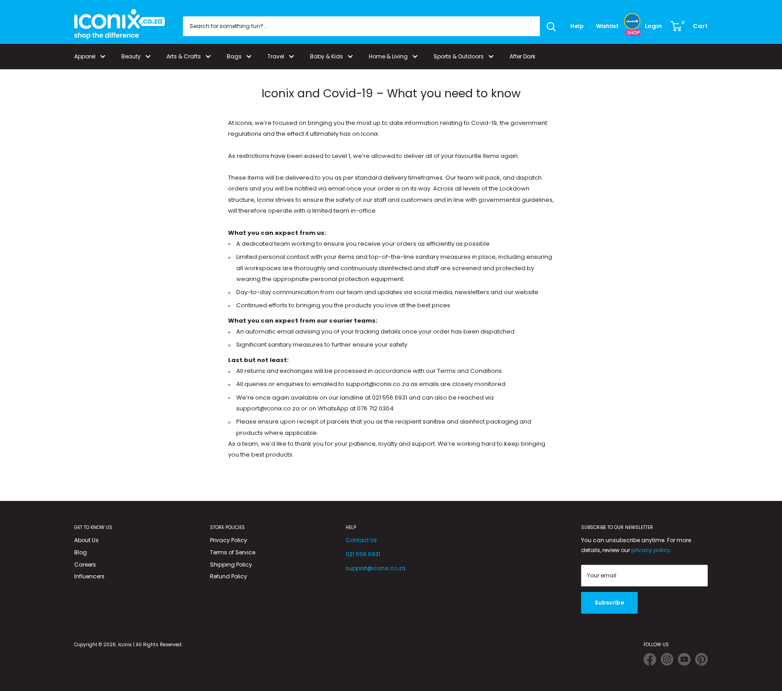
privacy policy (650, 550)
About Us (86, 540)
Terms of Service (232, 552)
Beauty (131, 56)
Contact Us (361, 540)
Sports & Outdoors (459, 56)
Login (653, 26)
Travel (275, 56)
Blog (80, 552)
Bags (234, 56)
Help (577, 26)
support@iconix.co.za (375, 568)
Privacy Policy (228, 540)
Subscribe (609, 602)
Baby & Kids (326, 56)
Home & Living (388, 56)
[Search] (551, 26)
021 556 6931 (363, 554)
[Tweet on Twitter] (650, 661)
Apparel (84, 56)
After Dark (522, 56)
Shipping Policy (231, 564)
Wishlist (607, 26)
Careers (85, 564)
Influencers (89, 576)
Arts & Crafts (184, 56)
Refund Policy (228, 576)
